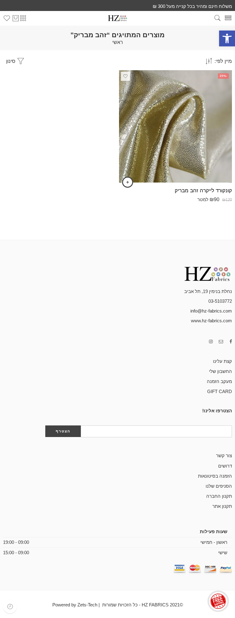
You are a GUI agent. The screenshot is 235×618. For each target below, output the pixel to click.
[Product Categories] (23, 18)
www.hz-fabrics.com (211, 320)
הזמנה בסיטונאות (215, 476)
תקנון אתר (222, 506)
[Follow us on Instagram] (211, 341)
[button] (227, 38)
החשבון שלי (220, 371)
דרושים (225, 466)
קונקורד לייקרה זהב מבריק (203, 190)
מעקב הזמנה (219, 381)
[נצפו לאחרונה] (10, 606)
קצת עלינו (222, 361)
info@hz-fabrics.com (211, 311)
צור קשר (224, 455)
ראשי (117, 42)
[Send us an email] (221, 341)
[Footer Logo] (201, 273)
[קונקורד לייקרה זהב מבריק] (175, 126)
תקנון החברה (219, 496)
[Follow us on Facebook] (230, 341)
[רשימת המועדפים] (125, 76)
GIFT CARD (219, 391)
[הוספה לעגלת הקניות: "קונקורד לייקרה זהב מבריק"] (127, 182)
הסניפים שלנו (219, 486)
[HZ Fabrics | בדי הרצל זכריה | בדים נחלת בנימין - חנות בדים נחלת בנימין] (117, 18)
